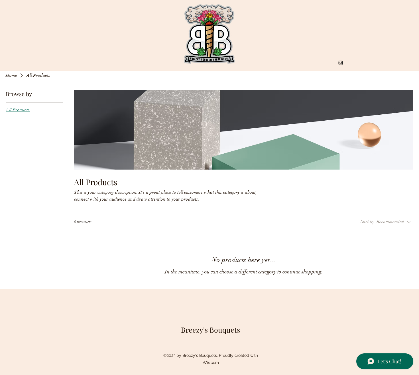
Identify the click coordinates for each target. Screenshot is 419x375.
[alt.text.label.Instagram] (340, 63)
